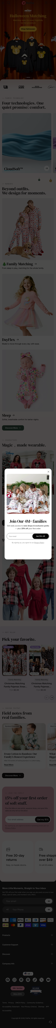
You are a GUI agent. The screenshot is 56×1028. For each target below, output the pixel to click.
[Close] (48, 472)
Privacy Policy (39, 543)
